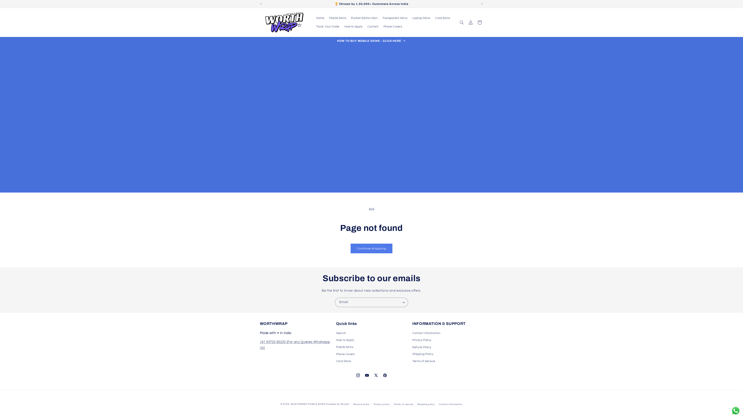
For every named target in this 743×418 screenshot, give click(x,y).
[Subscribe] (403, 302)
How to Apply (345, 340)
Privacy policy (382, 404)
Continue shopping (371, 248)
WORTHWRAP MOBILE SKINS (308, 404)
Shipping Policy (422, 354)
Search (341, 332)
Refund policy (361, 404)
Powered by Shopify (337, 404)
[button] (461, 22)
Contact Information (426, 332)
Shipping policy (426, 404)
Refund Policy (421, 347)
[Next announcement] (482, 4)
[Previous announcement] (261, 4)
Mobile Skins (344, 347)
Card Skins (343, 361)
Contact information (450, 404)
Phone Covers (345, 354)
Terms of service (403, 404)
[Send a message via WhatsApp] (735, 410)
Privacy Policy (421, 340)
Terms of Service (423, 361)
